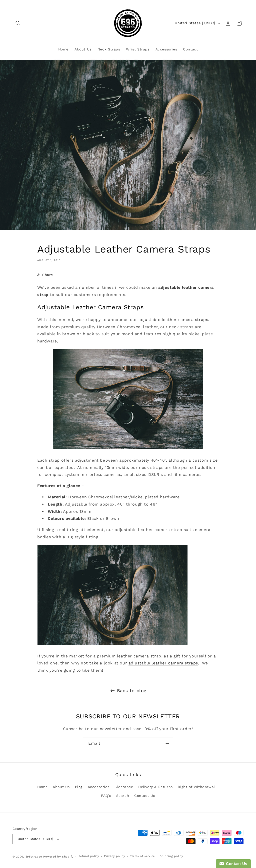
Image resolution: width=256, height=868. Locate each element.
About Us (61, 787)
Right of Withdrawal (196, 787)
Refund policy (88, 856)
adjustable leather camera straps (173, 319)
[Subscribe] (167, 743)
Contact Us (144, 796)
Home (42, 787)
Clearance (123, 787)
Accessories (99, 787)
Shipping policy (171, 856)
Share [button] (47, 275)
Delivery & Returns (155, 787)
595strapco (34, 856)
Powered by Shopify (58, 856)
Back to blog (131, 690)
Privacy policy (114, 856)
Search (122, 796)
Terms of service (142, 856)
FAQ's (106, 796)
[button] (18, 23)
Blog (78, 787)
